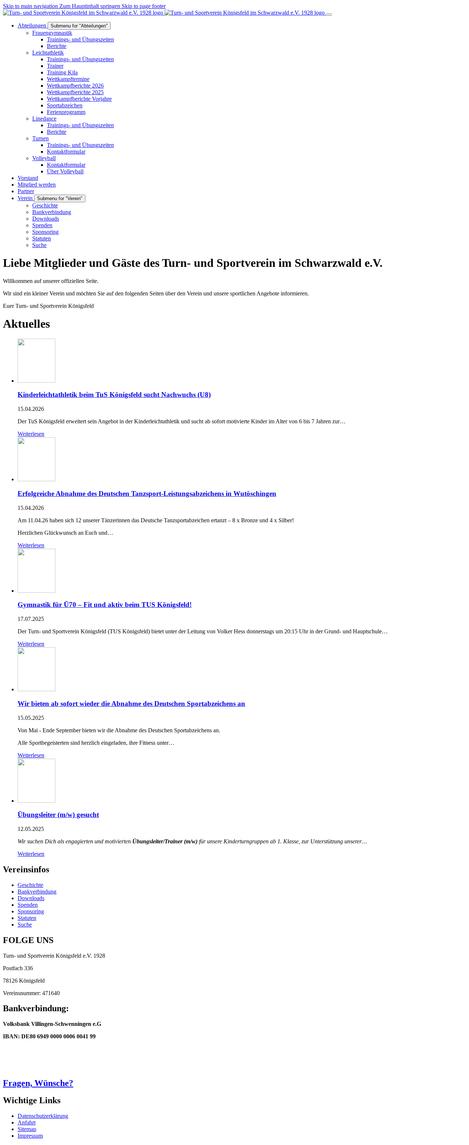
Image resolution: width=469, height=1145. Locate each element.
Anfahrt (27, 1122)
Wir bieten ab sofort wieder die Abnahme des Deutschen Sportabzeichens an (131, 703)
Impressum (30, 1136)
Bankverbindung (37, 891)
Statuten (27, 918)
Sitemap (27, 1129)
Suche (25, 924)
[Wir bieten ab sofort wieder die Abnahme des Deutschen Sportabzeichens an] (36, 689)
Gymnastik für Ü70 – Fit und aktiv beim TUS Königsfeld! (105, 604)
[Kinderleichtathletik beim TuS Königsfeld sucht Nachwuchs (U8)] (36, 381)
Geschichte (30, 885)
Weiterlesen (31, 434)
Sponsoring (31, 911)
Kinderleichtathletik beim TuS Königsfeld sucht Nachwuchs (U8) (114, 394)
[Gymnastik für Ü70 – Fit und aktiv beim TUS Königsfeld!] (36, 591)
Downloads (31, 898)
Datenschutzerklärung (43, 1116)
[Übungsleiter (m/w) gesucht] (36, 801)
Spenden (28, 905)
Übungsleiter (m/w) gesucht (58, 814)
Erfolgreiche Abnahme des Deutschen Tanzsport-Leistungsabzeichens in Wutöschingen (147, 493)
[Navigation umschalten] (329, 15)
